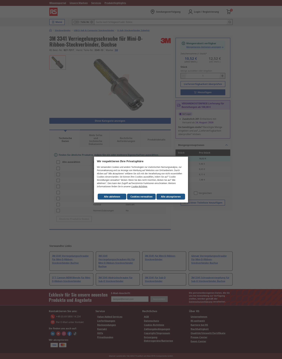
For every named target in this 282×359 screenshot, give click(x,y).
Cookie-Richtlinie (139, 186)
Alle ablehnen (112, 196)
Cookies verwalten (141, 196)
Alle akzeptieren (171, 196)
